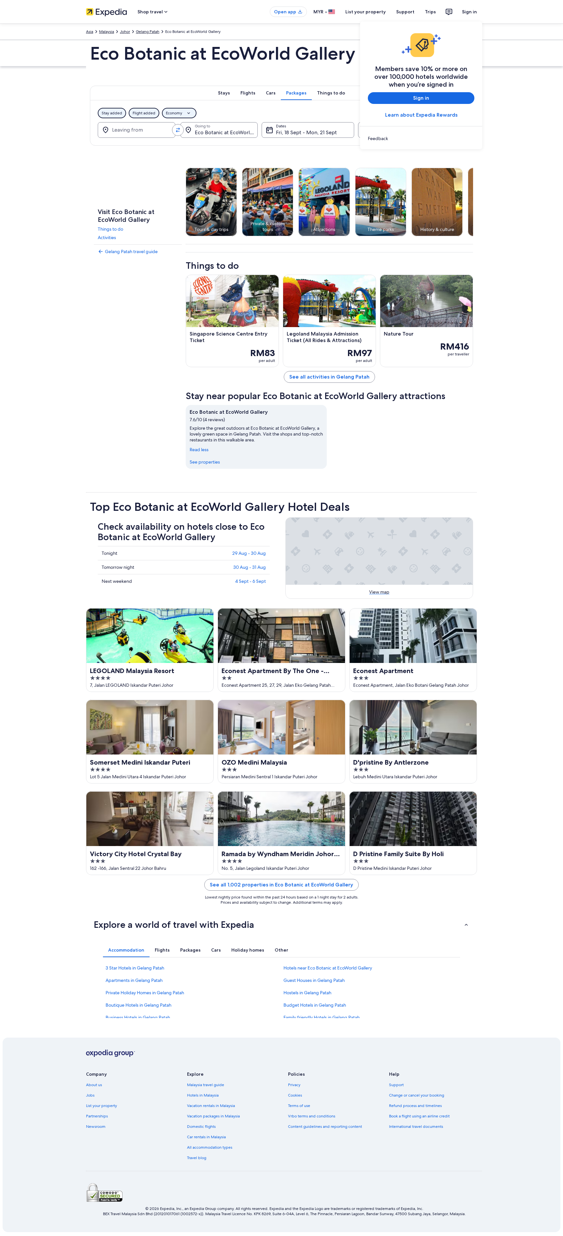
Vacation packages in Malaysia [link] (213, 1116)
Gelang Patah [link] (147, 31)
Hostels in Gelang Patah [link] (307, 993)
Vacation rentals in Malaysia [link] (211, 1105)
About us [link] (94, 1084)
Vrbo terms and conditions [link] (311, 1116)
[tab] (224, 93)
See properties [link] (205, 462)
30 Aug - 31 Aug (249, 567)
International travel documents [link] (416, 1126)
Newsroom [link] (96, 1126)
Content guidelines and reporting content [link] (325, 1126)
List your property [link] (101, 1105)
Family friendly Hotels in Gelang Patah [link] (321, 1017)
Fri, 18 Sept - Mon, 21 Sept (306, 132)
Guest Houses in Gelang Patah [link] (314, 980)
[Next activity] (473, 202)
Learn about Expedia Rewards (421, 115)
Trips (430, 12)
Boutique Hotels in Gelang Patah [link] (138, 1005)
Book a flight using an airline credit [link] (419, 1116)
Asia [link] (89, 31)
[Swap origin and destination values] (178, 130)
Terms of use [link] (299, 1105)
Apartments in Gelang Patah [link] (134, 980)
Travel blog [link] (196, 1157)
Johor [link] (125, 31)
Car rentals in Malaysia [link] (206, 1137)
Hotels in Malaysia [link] (203, 1095)
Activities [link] (107, 237)
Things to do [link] (110, 229)
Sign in (469, 12)
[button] (281, 924)
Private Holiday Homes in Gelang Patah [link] (145, 993)
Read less (199, 450)
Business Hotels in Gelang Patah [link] (138, 1017)
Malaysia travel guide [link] (205, 1084)
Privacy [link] (294, 1084)
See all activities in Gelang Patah (329, 377)
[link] (421, 138)
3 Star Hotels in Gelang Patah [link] (135, 968)
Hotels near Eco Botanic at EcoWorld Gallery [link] (327, 968)
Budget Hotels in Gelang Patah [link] (314, 1005)
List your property (365, 12)
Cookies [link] (295, 1095)
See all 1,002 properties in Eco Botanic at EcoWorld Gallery (281, 885)
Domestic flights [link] (201, 1126)
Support (405, 12)
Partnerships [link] (97, 1116)
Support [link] (396, 1084)
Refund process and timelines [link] (415, 1105)
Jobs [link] (90, 1095)
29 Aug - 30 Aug (249, 553)
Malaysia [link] (106, 31)
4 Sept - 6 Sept (250, 581)
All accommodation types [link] (209, 1147)
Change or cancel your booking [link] (416, 1095)
